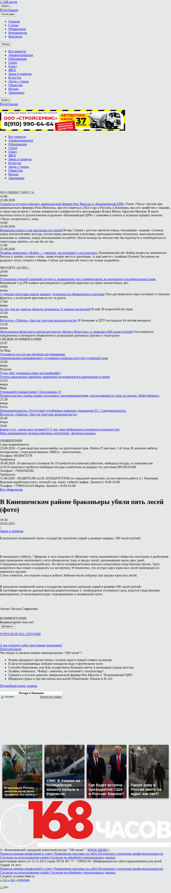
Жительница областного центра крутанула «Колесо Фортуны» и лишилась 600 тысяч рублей (66, 331)
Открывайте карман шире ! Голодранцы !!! (30, 392)
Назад (5, 44)
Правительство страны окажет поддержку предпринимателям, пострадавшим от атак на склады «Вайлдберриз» (80, 395)
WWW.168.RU (97, 850)
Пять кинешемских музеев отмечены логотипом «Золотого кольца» (48, 433)
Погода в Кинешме (31, 693)
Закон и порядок (11, 531)
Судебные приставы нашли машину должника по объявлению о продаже (52, 294)
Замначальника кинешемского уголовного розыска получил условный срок (54, 358)
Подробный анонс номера (18, 686)
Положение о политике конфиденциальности (130, 853)
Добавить (8, 626)
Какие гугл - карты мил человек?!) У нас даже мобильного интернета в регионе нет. (60, 429)
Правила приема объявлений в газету (27, 853)
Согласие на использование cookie (25, 857)
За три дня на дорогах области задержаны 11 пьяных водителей (45, 309)
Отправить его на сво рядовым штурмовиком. (32, 354)
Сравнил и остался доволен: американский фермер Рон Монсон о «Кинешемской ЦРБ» (62, 204)
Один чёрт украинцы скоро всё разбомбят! (30, 373)
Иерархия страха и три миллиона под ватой (31, 230)
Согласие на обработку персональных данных (83, 857)
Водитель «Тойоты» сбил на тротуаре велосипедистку (38, 320)
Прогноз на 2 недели (51, 696)
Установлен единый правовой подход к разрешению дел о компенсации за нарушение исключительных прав (78, 279)
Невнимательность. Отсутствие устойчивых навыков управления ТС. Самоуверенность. (63, 410)
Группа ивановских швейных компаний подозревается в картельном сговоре (55, 377)
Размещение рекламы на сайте (76, 853)
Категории (8, 14)
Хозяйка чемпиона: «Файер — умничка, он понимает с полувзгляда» (49, 253)
